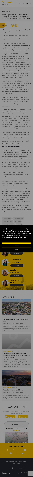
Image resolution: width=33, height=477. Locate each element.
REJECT (16, 249)
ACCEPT (16, 241)
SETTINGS (16, 245)
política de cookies (20, 237)
